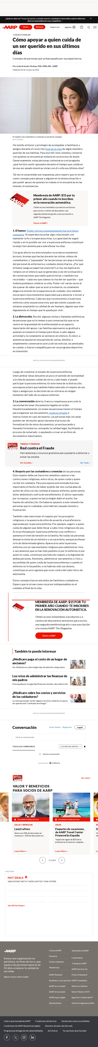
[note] (49, 137)
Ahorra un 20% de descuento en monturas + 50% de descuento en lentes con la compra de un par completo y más (28, 834)
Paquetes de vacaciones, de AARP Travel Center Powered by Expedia (69, 832)
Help (81, 27)
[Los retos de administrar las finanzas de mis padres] (78, 680)
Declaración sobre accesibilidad (75, 1021)
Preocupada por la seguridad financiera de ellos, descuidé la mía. (40, 684)
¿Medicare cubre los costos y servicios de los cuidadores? (38, 694)
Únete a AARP (40, 223)
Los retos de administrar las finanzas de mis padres (39, 678)
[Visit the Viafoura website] (54, 763)
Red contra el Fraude (37, 448)
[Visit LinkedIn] (32, 1037)
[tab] (23, 746)
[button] (91, 19)
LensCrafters (22, 828)
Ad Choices (53, 1030)
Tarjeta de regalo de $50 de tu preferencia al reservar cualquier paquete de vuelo (69, 840)
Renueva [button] (39, 27)
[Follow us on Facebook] (7, 1037)
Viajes (58, 825)
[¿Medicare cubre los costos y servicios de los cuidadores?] (78, 698)
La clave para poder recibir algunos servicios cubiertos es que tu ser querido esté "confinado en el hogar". (40, 701)
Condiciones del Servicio (46, 1021)
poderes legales (58, 412)
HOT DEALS (16, 877)
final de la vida (53, 148)
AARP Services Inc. (80, 969)
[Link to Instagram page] (24, 1037)
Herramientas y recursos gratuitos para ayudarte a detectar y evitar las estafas (54, 454)
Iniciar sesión (54, 727)
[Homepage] (10, 27)
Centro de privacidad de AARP (17, 1021)
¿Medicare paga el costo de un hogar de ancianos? (39, 661)
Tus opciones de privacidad (74, 1030)
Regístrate (55, 27)
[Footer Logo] (19, 951)
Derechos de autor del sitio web (58, 1026)
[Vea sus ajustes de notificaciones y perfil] (84, 746)
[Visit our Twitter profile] (15, 1037)
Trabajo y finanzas (30, 444)
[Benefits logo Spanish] (12, 448)
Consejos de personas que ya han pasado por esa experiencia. (47, 58)
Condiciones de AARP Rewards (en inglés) (22, 1026)
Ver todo (84, 462)
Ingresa (68, 27)
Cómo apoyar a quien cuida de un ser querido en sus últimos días (47, 46)
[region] (48, 747)
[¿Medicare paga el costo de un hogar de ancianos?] (78, 663)
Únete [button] (25, 27)
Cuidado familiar (21, 35)
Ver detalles (26, 462)
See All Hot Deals (16, 905)
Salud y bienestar (23, 825)
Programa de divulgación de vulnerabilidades (23, 1030)
